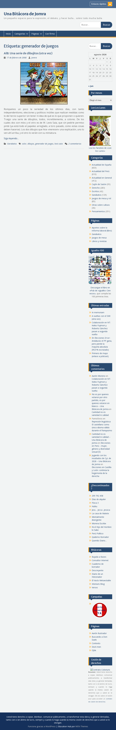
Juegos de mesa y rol (101, 198)
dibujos (31, 143)
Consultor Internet (100, 560)
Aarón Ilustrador (99, 633)
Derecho (96, 187)
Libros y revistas (99, 241)
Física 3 (95, 502)
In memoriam (98, 312)
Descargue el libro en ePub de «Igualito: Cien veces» (100, 290)
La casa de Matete (100, 513)
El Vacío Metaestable (101, 580)
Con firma (50, 33)
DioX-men (96, 646)
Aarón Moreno (98, 376)
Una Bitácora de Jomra (25, 13)
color (24, 143)
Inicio (8, 33)
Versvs (95, 587)
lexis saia (58, 143)
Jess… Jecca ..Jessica (101, 510)
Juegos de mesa (99, 237)
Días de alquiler (99, 499)
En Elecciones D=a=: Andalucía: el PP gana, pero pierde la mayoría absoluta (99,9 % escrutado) (102, 344)
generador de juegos (44, 143)
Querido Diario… (99, 540)
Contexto (96, 643)
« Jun (90, 86)
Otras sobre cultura (100, 205)
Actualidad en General (102, 177)
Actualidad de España (101, 164)
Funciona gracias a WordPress (42, 726)
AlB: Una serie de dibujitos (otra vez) (28, 53)
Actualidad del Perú (100, 171)
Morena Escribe (99, 523)
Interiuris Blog (98, 584)
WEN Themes (81, 726)
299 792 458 (97, 495)
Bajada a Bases (99, 556)
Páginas (35, 33)
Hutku (94, 506)
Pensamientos (98, 211)
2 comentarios (74, 143)
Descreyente (97, 570)
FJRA (94, 650)
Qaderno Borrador (100, 537)
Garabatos (12, 143)
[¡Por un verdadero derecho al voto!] (99, 617)
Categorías (20, 33)
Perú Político (97, 533)
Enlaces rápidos (98, 4)
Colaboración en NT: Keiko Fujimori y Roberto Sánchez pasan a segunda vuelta (101, 328)
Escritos (95, 191)
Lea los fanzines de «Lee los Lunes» (100, 149)
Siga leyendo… (11, 138)
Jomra (34, 57)
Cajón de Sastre (99, 184)
